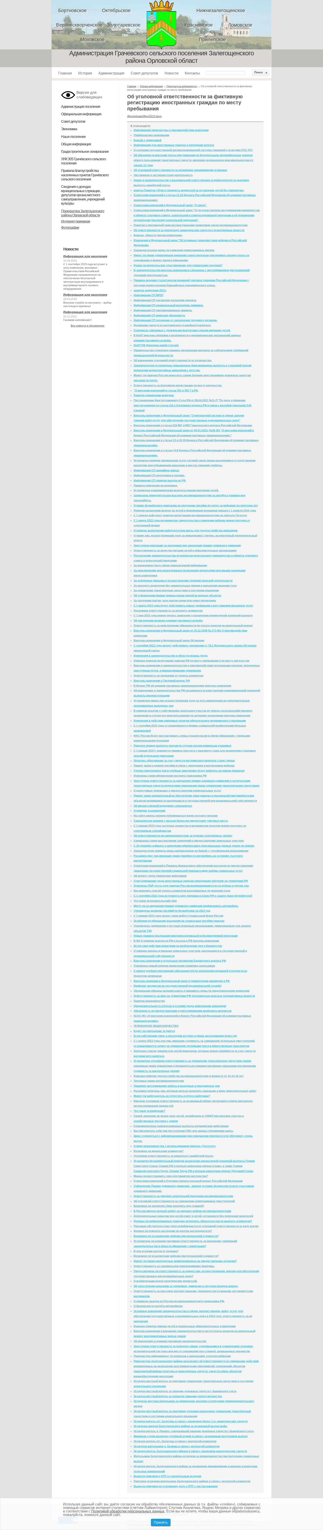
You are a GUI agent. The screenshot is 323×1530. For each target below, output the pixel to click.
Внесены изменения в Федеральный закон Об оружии (169, 640)
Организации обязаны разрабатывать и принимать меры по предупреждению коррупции (191, 990)
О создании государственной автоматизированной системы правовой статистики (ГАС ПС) (193, 150)
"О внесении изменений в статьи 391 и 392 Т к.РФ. (166, 390)
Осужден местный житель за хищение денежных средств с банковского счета (185, 1391)
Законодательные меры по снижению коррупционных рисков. (174, 250)
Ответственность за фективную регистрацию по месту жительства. (178, 385)
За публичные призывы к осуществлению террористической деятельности (183, 580)
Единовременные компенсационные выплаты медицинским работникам (181, 1126)
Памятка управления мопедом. (154, 395)
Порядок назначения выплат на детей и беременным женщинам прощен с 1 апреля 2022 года (195, 510)
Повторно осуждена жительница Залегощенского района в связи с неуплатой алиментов (192, 1481)
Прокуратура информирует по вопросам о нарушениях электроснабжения (182, 1356)
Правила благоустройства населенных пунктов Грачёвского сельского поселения (85, 175)
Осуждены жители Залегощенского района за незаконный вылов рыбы (180, 1426)
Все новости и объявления (87, 325)
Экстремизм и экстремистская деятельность (163, 175)
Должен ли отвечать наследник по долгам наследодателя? (173, 1231)
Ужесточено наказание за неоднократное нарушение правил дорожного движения (187, 545)
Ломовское (240, 25)
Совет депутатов (144, 73)
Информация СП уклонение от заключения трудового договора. (175, 320)
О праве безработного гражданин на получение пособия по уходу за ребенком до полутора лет (196, 505)
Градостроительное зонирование (85, 151)
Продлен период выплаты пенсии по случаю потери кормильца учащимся (182, 745)
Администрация (111, 73)
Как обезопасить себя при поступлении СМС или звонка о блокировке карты (183, 1130)
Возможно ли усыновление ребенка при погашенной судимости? (176, 1236)
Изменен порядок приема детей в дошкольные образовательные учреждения (185, 1326)
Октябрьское (116, 10)
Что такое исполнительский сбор (155, 900)
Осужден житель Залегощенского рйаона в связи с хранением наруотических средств (190, 1451)
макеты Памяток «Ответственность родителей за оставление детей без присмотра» (189, 190)
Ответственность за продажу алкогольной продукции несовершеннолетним (183, 1196)
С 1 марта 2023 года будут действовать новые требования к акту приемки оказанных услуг (193, 605)
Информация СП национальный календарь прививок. (168, 305)
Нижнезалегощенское (220, 10)
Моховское (92, 39)
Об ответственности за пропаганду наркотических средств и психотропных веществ (189, 230)
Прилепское (212, 39)
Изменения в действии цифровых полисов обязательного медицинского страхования (190, 720)
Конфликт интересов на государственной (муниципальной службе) (177, 985)
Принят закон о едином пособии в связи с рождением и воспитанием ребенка (184, 765)
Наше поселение (73, 137)
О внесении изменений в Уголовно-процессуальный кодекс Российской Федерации (188, 1181)
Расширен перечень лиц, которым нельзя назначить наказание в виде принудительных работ (195, 1091)
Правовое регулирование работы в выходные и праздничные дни (177, 1085)
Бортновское (72, 10)
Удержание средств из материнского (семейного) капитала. (172, 325)
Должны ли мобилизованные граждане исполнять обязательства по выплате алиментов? (193, 1221)
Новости (171, 73)
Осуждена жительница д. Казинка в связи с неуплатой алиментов (177, 1446)
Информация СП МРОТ (148, 295)
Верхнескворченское (79, 25)
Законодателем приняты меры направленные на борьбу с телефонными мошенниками (191, 850)
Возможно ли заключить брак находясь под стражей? (169, 1206)
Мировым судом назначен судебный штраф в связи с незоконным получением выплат (191, 1436)
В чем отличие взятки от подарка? (156, 1251)
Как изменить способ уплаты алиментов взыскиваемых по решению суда (182, 890)
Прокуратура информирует (182, 86)
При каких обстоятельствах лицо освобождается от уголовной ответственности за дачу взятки (196, 1226)
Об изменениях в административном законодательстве (170, 1341)
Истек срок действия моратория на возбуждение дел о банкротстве (178, 945)
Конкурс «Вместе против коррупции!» (158, 235)
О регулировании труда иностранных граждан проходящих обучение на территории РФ (191, 880)
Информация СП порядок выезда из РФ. (160, 480)
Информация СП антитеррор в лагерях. (159, 475)
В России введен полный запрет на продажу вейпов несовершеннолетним (182, 1211)
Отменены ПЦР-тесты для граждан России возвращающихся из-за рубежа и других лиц (191, 885)
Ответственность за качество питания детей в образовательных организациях (185, 550)
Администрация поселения (80, 106)
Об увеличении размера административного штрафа (168, 620)
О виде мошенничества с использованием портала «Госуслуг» (175, 1146)
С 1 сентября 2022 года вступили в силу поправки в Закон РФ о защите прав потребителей (193, 895)
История (85, 73)
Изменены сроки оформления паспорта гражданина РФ (170, 775)
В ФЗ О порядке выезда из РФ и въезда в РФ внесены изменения (176, 940)
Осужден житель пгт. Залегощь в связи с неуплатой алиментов (175, 1441)
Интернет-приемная (75, 221)
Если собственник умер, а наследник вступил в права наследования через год (185, 1035)
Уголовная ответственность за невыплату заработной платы (173, 1155)
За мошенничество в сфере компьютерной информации (170, 565)
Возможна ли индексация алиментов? (158, 1151)
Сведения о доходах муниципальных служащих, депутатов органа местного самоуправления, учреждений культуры (83, 195)
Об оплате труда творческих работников (160, 875)
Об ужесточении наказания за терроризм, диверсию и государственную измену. (186, 1286)
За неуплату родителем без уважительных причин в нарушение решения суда (185, 585)
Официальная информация (81, 114)
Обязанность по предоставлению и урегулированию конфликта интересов (182, 1010)
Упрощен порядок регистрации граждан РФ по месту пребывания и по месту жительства (191, 660)
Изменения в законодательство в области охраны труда (171, 655)
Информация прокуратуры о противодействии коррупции (171, 130)
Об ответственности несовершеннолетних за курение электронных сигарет (183, 835)
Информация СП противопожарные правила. (163, 310)
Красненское (198, 25)
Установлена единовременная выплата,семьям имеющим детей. (176, 490)
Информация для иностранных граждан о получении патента (174, 145)
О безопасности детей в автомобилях (158, 1306)
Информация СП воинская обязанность (159, 315)
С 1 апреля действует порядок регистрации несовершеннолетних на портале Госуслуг (190, 515)
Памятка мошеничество (149, 1001)
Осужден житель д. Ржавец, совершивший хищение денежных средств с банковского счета (194, 1431)
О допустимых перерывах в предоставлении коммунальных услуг (177, 790)
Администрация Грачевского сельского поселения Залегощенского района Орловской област (164, 24)
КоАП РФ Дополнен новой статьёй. (156, 345)
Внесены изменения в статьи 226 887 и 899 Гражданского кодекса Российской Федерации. (193, 425)
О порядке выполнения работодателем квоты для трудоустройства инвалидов (186, 530)
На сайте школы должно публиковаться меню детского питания (176, 815)
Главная (65, 73)
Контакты (192, 73)
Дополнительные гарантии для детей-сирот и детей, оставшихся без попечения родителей (193, 1216)
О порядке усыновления (149, 810)
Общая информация (76, 144)
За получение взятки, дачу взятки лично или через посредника (175, 600)
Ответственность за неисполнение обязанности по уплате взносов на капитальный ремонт (193, 625)
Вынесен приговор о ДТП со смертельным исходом (167, 1476)
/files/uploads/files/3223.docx (144, 116)
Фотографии (70, 227)
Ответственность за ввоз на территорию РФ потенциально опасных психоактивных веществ (194, 995)
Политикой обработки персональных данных (127, 1511)
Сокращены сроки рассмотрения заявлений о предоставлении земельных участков (189, 840)
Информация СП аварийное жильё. (157, 470)
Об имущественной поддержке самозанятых (163, 805)
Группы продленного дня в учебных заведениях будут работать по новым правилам (189, 770)
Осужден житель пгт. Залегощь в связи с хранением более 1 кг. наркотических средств (191, 1421)
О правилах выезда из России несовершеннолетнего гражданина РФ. (179, 1301)
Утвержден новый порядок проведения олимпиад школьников (174, 965)
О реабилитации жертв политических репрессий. (165, 1281)
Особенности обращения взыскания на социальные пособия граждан (179, 920)
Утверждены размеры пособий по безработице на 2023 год (172, 910)
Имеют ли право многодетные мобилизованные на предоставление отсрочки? (185, 1261)
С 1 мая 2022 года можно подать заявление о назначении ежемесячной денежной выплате (193, 615)
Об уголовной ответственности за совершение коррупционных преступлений (184, 1201)
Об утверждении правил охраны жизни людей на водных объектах (177, 595)
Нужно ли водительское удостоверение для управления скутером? (178, 265)
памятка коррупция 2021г (150, 290)
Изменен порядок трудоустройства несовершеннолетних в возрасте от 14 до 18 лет (189, 1076)
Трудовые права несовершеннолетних (159, 1080)
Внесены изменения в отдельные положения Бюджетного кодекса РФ (180, 960)
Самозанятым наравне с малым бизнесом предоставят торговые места (181, 820)
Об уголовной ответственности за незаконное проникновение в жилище (180, 170)
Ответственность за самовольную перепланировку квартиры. (174, 1266)
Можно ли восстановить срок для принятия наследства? (171, 1176)
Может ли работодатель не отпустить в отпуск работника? (172, 1096)
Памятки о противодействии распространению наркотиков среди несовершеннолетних (191, 225)
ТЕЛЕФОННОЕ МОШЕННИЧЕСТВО (156, 1026)
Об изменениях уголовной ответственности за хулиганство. (173, 360)
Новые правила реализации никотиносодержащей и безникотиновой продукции (186, 935)
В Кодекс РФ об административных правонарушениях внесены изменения (182, 685)
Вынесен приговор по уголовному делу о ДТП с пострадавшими (176, 1486)
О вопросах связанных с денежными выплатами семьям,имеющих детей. (182, 330)
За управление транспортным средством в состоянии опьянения (176, 590)
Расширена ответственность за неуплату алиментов (168, 610)
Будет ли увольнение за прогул (154, 1031)
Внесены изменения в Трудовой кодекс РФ (162, 680)
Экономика (69, 129)
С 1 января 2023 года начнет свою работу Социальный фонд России (178, 915)
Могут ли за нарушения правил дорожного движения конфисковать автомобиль (186, 905)
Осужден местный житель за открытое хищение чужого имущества (178, 1396)
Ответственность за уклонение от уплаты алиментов (168, 675)
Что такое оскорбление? (149, 1110)
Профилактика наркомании (151, 135)
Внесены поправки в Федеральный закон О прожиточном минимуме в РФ (182, 981)
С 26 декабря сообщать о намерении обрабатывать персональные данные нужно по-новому (194, 845)
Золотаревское (123, 25)
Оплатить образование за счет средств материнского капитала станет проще (184, 760)
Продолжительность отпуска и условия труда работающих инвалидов (180, 1006)
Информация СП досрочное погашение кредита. (165, 300)
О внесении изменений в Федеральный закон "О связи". (170, 205)
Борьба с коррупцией (147, 140)
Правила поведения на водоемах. (156, 485)
